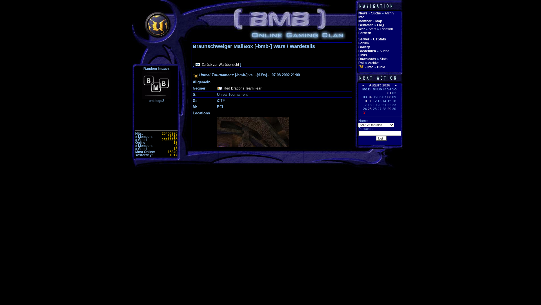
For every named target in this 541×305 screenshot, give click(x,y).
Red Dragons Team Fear (242, 88)
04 (370, 97)
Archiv (389, 13)
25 (370, 109)
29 (389, 109)
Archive (374, 63)
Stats (372, 29)
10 (365, 101)
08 (389, 97)
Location (386, 29)
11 (370, 101)
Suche (376, 13)
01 (389, 93)
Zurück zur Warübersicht (220, 65)
